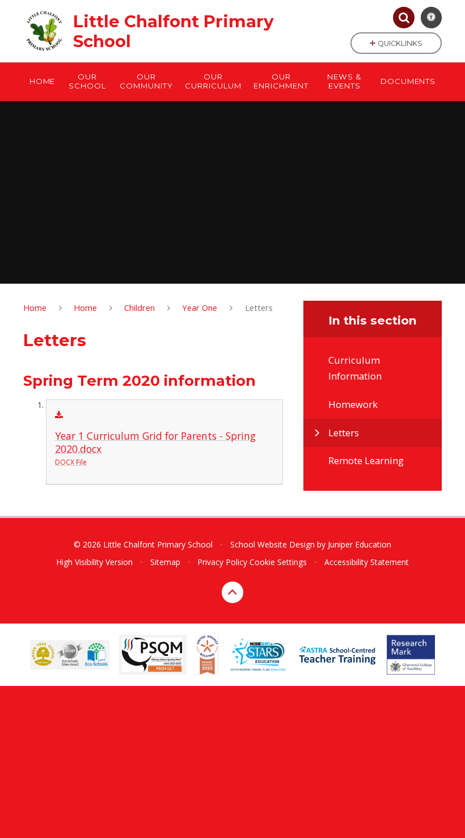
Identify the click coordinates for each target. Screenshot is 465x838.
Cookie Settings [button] (278, 562)
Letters (259, 307)
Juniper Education (359, 544)
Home (34, 307)
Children (139, 307)
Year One (199, 307)
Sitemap (165, 562)
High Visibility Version (94, 562)
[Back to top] (232, 592)
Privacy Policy (222, 562)
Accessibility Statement (366, 562)
